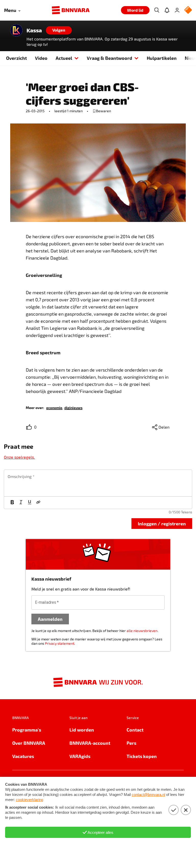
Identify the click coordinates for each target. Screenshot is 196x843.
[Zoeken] (157, 10)
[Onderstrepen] (30, 503)
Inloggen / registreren (162, 523)
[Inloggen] (177, 10)
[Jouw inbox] (167, 10)
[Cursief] (21, 503)
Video (41, 58)
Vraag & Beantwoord (109, 58)
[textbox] (98, 483)
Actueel (64, 58)
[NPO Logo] (188, 10)
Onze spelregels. (19, 457)
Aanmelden (50, 619)
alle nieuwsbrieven (142, 630)
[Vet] (12, 503)
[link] (54, 407)
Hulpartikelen (162, 58)
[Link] (38, 503)
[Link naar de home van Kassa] (16, 30)
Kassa (34, 30)
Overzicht (16, 58)
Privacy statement (59, 643)
